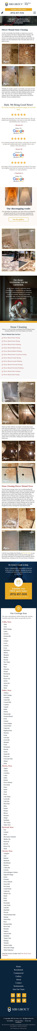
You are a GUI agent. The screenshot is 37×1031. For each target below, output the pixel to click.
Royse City (7, 678)
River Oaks (7, 926)
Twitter (24, 995)
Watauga (6, 940)
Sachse (6, 681)
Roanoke (6, 815)
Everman (6, 879)
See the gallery (18, 219)
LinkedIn (19, 1000)
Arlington (6, 853)
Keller (5, 900)
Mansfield (6, 910)
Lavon (5, 643)
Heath (5, 834)
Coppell (6, 707)
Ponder (6, 808)
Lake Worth (7, 905)
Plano (5, 667)
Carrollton (6, 697)
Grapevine (7, 728)
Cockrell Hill (7, 702)
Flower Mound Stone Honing (12, 341)
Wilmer (6, 761)
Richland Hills (8, 924)
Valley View (7, 825)
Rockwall (6, 841)
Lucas (5, 648)
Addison (6, 693)
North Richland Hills (9, 914)
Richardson (7, 674)
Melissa (6, 652)
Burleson (6, 865)
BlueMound (7, 863)
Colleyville (7, 867)
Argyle (6, 768)
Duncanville (7, 714)
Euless (5, 877)
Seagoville (7, 754)
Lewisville (7, 740)
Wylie (5, 688)
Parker (5, 664)
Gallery (18, 976)
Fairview (6, 634)
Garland (6, 641)
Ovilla (5, 744)
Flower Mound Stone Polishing (12, 344)
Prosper (6, 671)
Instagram (13, 995)
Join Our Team (18, 989)
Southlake (6, 820)
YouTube (13, 1000)
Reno (5, 922)
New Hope (7, 662)
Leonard (6, 645)
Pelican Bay (7, 919)
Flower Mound (8, 782)
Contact (18, 983)
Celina (5, 631)
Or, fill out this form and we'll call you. (18, 596)
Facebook (19, 995)
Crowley (6, 870)
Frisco (5, 638)
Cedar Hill (7, 700)
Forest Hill (7, 884)
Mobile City (7, 839)
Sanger (6, 818)
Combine (6, 704)
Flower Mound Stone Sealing (12, 337)
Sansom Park (7, 933)
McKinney (7, 650)
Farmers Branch (8, 716)
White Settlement (8, 950)
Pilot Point (7, 803)
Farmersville (7, 636)
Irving (5, 735)
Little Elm (6, 801)
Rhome (6, 813)
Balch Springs (8, 629)
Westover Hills (8, 945)
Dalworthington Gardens (11, 872)
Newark (6, 912)
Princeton (6, 669)
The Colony (7, 822)
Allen (5, 624)
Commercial (18, 973)
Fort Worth (7, 785)
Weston (6, 685)
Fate (5, 830)
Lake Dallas (7, 796)
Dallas (5, 709)
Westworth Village (9, 947)
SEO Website (14, 1028)
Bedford (6, 858)
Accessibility (10, 1020)
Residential (18, 970)
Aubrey (6, 770)
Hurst (5, 898)
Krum (5, 794)
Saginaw (6, 931)
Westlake (6, 943)
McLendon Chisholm (10, 837)
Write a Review (2, 13)
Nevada (6, 659)
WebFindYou (23, 1028)
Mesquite (6, 655)
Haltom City (7, 893)
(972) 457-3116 (17, 13)
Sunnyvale (7, 683)
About (18, 979)
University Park (8, 759)
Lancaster (6, 737)
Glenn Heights (8, 723)
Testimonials (18, 986)
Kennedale (7, 903)
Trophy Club (7, 938)
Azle (5, 856)
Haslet (5, 789)
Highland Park (8, 730)
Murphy (6, 657)
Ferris (5, 719)
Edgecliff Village (8, 874)
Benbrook (6, 860)
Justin (5, 792)
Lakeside (6, 907)
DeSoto (6, 711)
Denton (6, 780)
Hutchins (6, 733)
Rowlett (6, 676)
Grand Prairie (7, 726)
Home (18, 966)
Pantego (6, 917)
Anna (5, 627)
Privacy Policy (19, 1020)
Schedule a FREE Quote (18, 9)
